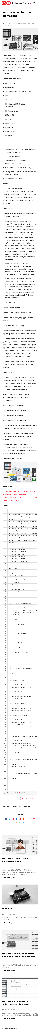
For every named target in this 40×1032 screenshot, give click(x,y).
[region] (20, 650)
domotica (14, 806)
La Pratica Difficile (11, 24)
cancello (6, 806)
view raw (33, 793)
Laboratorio (22, 24)
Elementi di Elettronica (11, 1010)
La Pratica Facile (16, 867)
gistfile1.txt (8, 793)
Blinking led (7, 908)
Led (20, 806)
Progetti (31, 24)
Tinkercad (6, 25)
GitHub (24, 793)
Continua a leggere (8, 878)
